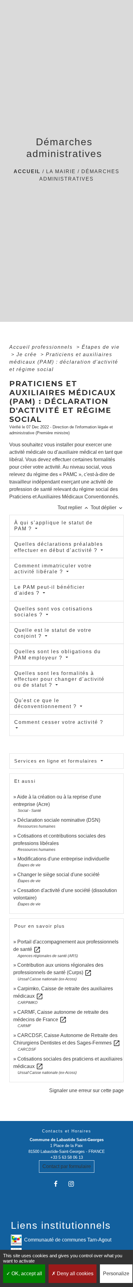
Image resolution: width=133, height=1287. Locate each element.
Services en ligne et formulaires (56, 761)
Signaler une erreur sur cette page (86, 1090)
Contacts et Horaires (66, 1131)
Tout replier (73, 507)
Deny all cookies (74, 1273)
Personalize (116, 1273)
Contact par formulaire (66, 1166)
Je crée (27, 354)
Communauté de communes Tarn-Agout (67, 1239)
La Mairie (61, 171)
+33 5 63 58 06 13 (66, 1157)
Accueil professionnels (42, 347)
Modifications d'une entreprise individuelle (63, 858)
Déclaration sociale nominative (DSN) (58, 820)
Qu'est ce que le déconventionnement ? (46, 703)
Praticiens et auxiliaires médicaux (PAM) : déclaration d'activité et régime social (63, 362)
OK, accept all (26, 1273)
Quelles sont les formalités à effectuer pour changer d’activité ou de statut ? (59, 679)
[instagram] (74, 1184)
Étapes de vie (101, 347)
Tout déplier (107, 507)
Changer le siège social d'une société (58, 874)
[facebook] (58, 1184)
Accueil (27, 171)
